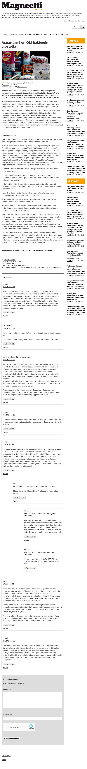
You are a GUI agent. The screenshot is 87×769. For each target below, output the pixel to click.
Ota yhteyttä (6, 756)
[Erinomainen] (7, 82)
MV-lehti (69, 52)
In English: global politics (59, 34)
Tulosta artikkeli (9, 260)
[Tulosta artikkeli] (2, 260)
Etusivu (4, 34)
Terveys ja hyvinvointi (27, 34)
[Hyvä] (6, 82)
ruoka (43, 267)
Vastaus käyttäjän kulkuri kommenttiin (41, 486)
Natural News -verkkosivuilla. (41, 250)
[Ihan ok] (4, 82)
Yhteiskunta (13, 34)
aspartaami (15, 267)
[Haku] (82, 27)
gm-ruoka (36, 267)
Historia (39, 34)
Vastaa (5, 316)
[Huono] (2, 82)
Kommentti (7, 689)
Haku (4, 760)
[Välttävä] (3, 82)
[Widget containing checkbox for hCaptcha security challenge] (19, 727)
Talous (46, 34)
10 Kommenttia (22, 87)
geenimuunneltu (26, 267)
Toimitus (6, 85)
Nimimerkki (8, 714)
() (7, 312)
